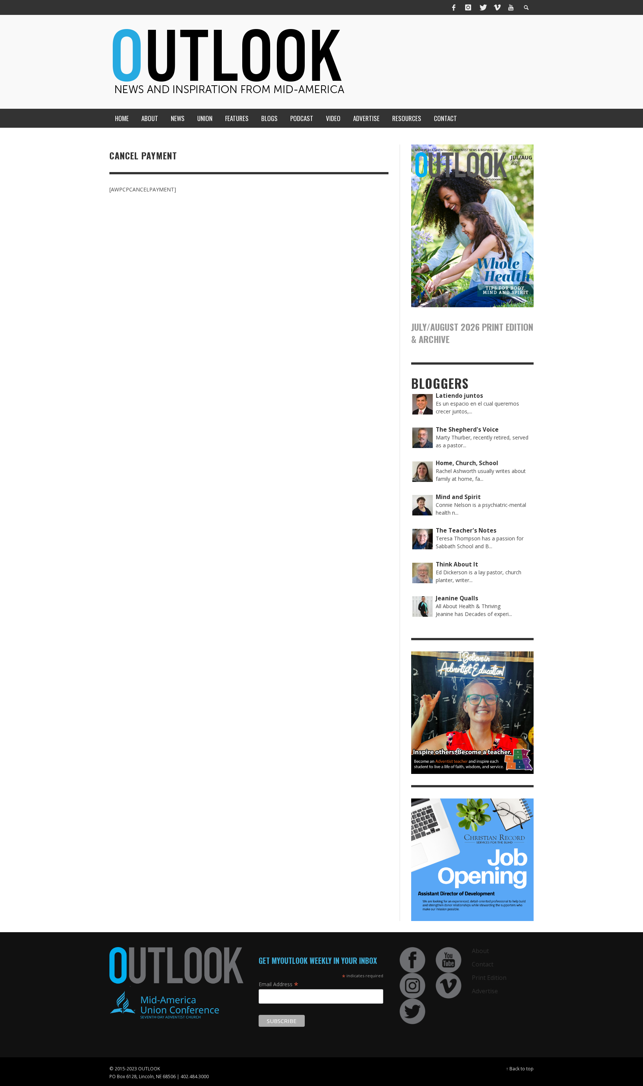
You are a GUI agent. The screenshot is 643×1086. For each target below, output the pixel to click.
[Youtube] (511, 7)
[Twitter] (483, 7)
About (480, 951)
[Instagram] (468, 7)
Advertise (485, 991)
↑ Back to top (520, 1068)
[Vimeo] (497, 7)
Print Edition (489, 978)
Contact (482, 964)
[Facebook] (454, 7)
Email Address (278, 984)
